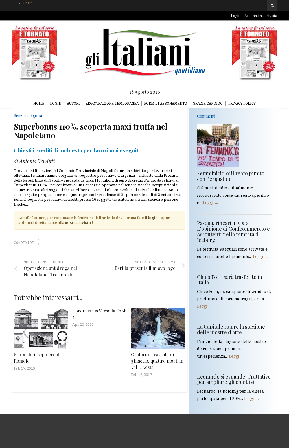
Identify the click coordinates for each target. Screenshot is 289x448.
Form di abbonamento (165, 103)
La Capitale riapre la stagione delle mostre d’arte (231, 329)
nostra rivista (78, 222)
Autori (73, 103)
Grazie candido (208, 103)
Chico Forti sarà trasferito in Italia (229, 280)
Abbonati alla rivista (260, 15)
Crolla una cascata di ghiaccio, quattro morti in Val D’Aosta (157, 360)
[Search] (272, 5)
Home (38, 103)
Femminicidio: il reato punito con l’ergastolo (230, 176)
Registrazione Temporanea (112, 103)
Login (28, 3)
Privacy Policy (242, 103)
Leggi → (210, 202)
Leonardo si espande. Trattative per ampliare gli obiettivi (234, 379)
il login (151, 217)
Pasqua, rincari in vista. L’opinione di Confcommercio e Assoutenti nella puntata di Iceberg (233, 231)
